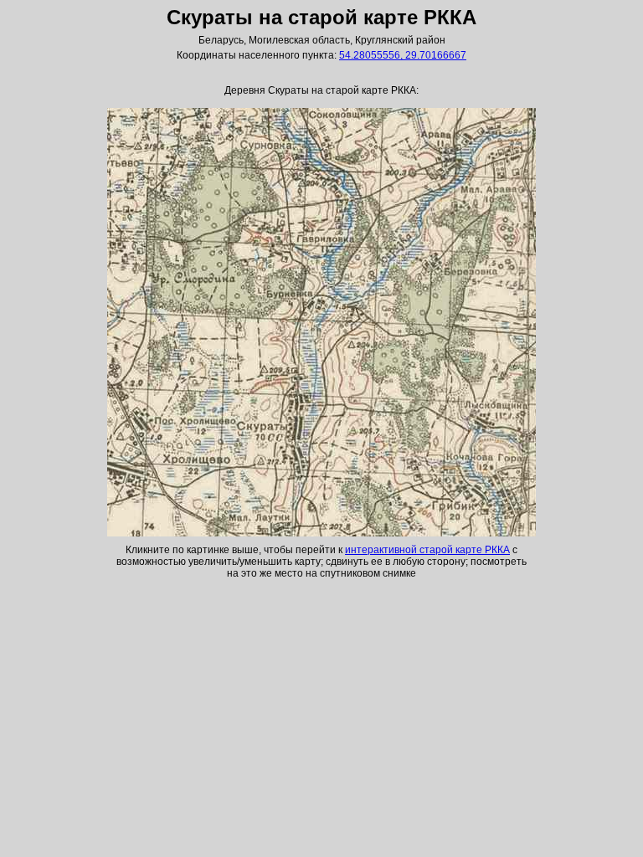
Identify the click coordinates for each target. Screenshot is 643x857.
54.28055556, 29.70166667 (402, 55)
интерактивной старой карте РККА (427, 550)
